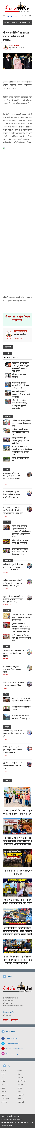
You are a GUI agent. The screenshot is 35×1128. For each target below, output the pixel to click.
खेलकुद (7, 727)
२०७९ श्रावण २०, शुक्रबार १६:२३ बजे (16, 48)
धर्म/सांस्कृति (21, 1077)
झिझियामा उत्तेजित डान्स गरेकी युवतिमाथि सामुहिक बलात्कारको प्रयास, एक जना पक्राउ (21, 367)
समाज (31, 22)
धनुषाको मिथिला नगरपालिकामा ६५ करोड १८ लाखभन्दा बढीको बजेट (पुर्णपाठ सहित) (13, 599)
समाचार (14, 22)
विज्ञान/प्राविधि (21, 1081)
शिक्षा (19, 1074)
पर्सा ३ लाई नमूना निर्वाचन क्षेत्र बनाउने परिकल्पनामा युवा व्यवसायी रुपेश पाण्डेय (13, 567)
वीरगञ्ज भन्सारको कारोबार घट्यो (20, 459)
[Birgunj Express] (17, 7)
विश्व (6, 694)
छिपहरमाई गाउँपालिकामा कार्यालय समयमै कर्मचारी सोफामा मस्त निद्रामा (20, 552)
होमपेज (6, 22)
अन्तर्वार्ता (20, 1088)
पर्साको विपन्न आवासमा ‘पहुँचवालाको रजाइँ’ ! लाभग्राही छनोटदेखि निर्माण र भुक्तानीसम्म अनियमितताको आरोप (21, 531)
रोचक (6, 646)
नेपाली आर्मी (21, 1098)
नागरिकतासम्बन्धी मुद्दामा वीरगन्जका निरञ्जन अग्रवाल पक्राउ (20, 432)
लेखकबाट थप (18, 338)
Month (15, 357)
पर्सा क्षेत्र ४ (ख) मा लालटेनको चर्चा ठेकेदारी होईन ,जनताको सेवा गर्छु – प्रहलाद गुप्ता (12, 583)
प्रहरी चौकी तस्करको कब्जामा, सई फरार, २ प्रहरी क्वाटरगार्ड (21, 394)
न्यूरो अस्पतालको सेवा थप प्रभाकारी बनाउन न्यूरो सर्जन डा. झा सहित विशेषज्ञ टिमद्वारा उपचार (22, 450)
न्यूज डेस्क (5, 484)
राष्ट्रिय (3, 1081)
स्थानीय (7, 522)
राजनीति (23, 22)
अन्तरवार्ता (8, 560)
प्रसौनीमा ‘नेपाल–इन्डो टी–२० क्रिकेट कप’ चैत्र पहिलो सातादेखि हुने (13, 733)
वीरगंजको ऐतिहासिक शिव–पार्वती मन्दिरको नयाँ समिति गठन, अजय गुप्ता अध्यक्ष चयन (13, 510)
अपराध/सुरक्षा (5, 1098)
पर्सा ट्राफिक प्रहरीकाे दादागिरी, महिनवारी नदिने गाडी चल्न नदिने (20, 385)
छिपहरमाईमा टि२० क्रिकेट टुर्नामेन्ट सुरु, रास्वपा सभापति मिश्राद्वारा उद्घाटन (12, 749)
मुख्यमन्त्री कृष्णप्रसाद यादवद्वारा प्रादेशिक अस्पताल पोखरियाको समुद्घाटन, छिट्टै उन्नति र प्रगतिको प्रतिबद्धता (21, 627)
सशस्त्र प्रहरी (21, 1102)
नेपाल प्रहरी (21, 1095)
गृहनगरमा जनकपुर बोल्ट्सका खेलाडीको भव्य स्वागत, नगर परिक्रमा (12, 765)
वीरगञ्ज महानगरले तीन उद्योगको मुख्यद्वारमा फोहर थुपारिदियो (20, 440)
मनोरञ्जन (3, 1091)
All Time (7, 357)
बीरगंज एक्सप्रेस (14, 46)
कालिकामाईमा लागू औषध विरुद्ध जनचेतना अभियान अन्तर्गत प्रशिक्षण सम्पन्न (11, 494)
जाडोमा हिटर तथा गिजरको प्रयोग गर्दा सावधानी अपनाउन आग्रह (21, 638)
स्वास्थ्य (7, 610)
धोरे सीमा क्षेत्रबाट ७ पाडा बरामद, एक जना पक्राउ (20, 541)
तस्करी (19, 1091)
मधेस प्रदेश (4, 1084)
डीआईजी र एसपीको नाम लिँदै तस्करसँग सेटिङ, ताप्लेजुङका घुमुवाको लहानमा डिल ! (20, 404)
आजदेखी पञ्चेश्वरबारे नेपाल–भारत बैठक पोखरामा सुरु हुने (21, 717)
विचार (3, 1088)
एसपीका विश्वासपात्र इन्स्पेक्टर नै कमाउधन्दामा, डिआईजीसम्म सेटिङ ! (22, 423)
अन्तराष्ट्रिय (20, 1084)
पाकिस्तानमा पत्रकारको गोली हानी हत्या (21, 708)
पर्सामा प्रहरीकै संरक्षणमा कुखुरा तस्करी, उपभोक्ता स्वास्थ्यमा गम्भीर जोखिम (22, 617)
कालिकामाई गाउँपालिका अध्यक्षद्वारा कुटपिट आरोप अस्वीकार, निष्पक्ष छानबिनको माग (12, 477)
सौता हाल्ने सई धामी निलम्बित (19, 376)
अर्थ (2, 1077)
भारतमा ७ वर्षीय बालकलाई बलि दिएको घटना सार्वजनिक (21, 699)
